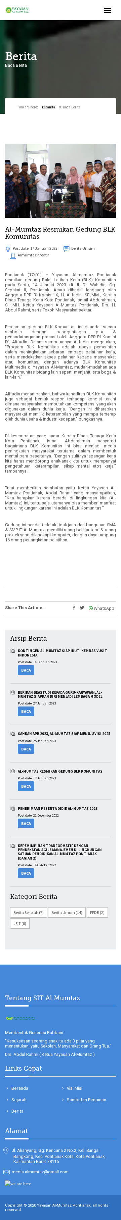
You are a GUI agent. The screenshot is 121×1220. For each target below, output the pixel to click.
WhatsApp (103, 608)
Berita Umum (83, 248)
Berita (17, 1111)
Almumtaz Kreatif (33, 254)
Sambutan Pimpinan (86, 1099)
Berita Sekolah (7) (28, 912)
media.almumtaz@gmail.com (40, 1171)
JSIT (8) (19, 923)
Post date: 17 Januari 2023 (34, 248)
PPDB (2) (97, 912)
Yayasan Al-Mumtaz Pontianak (64, 1205)
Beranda (48, 107)
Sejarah (19, 1099)
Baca (26, 670)
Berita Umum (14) (66, 912)
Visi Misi (74, 1088)
